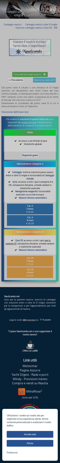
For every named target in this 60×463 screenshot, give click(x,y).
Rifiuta (30, 443)
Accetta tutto (30, 434)
